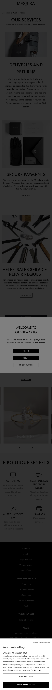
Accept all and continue (26, 684)
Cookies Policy (36, 670)
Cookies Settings (26, 676)
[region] (26, 664)
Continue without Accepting (41, 642)
